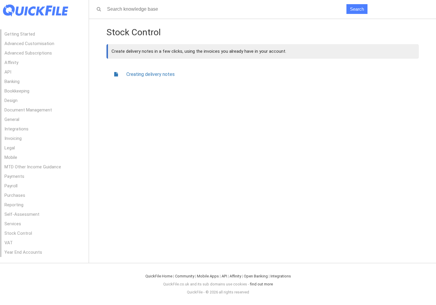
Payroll (10, 186)
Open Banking (256, 276)
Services (12, 223)
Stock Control (18, 233)
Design (10, 100)
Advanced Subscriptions (28, 53)
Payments (14, 176)
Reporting (13, 204)
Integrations (16, 129)
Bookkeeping (16, 91)
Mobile (10, 157)
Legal (9, 148)
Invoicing (13, 138)
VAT (8, 242)
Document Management (28, 110)
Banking (12, 81)
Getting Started (19, 34)
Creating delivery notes (150, 74)
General (11, 119)
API (7, 72)
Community (184, 276)
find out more (261, 284)
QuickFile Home (158, 276)
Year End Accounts (23, 252)
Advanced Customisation (29, 43)
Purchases (14, 195)
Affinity (11, 62)
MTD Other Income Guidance (32, 167)
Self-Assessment (21, 214)
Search (357, 9)
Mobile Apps (208, 276)
